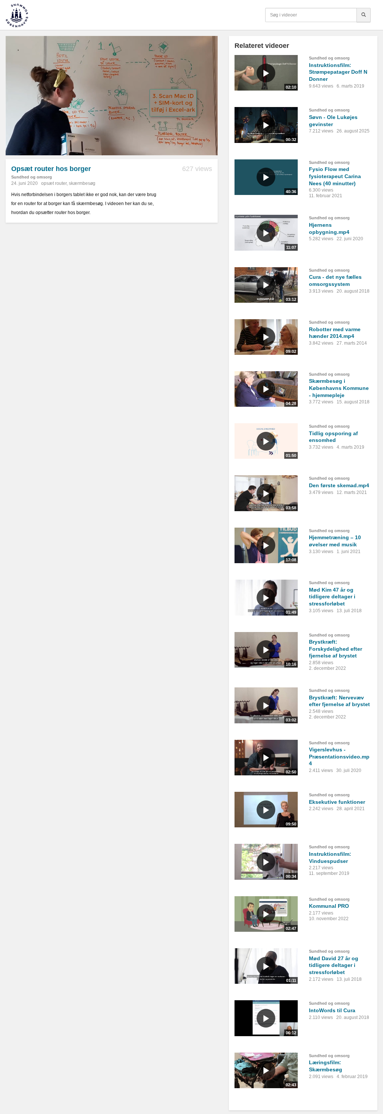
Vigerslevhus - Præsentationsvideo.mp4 (339, 756)
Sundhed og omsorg (31, 177)
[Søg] (363, 15)
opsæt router (54, 183)
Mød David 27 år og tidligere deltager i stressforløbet (333, 965)
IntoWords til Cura (332, 1010)
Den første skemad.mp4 (339, 485)
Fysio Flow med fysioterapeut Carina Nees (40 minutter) (335, 176)
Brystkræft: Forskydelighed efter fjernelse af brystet (335, 649)
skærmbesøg (82, 183)
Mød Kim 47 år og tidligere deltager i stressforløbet (332, 597)
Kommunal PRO (329, 906)
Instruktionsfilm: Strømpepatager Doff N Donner (338, 72)
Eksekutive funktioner (337, 802)
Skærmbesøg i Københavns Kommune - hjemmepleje (339, 388)
